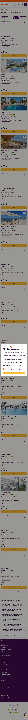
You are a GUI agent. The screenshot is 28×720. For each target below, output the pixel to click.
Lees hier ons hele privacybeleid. (9, 366)
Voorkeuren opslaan (14, 373)
